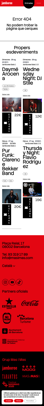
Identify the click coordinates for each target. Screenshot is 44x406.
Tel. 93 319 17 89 (15, 254)
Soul (10, 180)
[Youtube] (12, 282)
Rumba (5, 89)
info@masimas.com (17, 258)
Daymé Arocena (10, 74)
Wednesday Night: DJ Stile (32, 76)
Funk (4, 180)
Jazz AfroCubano (8, 86)
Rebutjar (18, 401)
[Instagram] (5, 282)
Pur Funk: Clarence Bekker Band (11, 161)
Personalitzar (30, 401)
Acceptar (8, 401)
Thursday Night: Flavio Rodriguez (32, 157)
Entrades (9, 123)
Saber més (6, 94)
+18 (25, 90)
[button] (39, 3)
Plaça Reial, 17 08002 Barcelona (16, 245)
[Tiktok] (19, 282)
